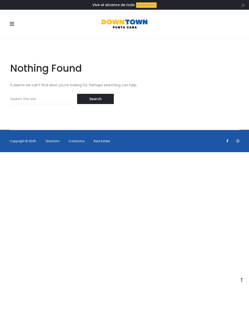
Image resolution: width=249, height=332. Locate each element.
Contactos (77, 141)
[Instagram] (237, 141)
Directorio (53, 141)
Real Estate (146, 5)
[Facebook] (227, 141)
